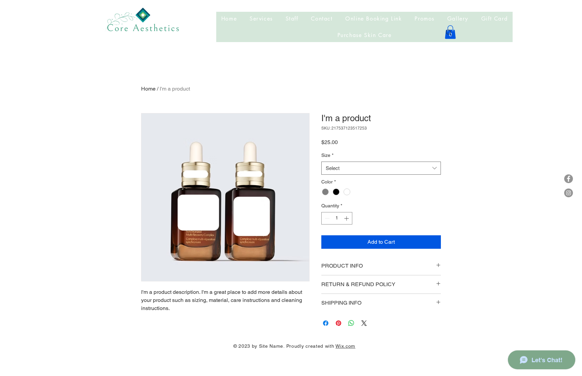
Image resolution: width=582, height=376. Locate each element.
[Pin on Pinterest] (338, 323)
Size (327, 155)
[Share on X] (364, 323)
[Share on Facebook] (326, 323)
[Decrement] (326, 218)
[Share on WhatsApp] (351, 323)
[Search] (449, 33)
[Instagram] (568, 193)
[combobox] (381, 168)
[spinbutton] (337, 218)
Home (148, 89)
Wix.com (345, 346)
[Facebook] (568, 178)
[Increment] (347, 218)
